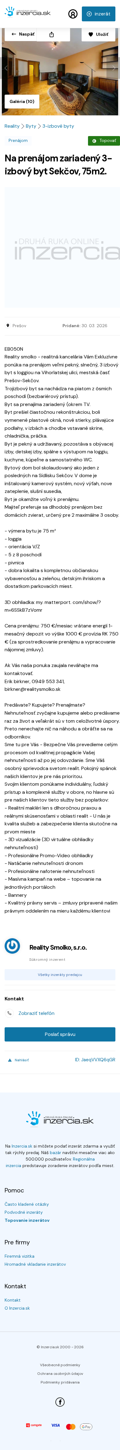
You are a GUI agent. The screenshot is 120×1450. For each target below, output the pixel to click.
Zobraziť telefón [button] (36, 1013)
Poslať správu (60, 1034)
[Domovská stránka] (28, 14)
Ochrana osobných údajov (60, 1373)
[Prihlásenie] (73, 14)
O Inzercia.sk (17, 1308)
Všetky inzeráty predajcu (60, 974)
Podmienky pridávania (60, 1382)
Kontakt (13, 1300)
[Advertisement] (60, 247)
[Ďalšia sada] (113, 68)
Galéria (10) (22, 101)
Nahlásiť (22, 1060)
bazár (55, 1152)
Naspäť (26, 34)
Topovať (107, 140)
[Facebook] (60, 1402)
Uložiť (102, 34)
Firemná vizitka (19, 1256)
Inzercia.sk (22, 1146)
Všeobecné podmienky (60, 1364)
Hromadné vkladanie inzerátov (35, 1264)
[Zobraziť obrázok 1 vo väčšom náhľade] (60, 69)
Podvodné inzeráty (24, 1212)
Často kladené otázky (27, 1204)
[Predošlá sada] (7, 68)
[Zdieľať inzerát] (53, 34)
